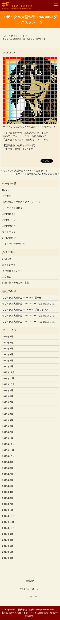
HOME (5, 190)
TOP (4, 36)
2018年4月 (7, 492)
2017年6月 (7, 546)
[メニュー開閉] (56, 5)
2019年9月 (7, 390)
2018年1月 (7, 510)
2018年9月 (7, 462)
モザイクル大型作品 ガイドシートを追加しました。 (29, 303)
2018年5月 (7, 486)
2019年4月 (7, 420)
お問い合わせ (9, 237)
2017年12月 (8, 516)
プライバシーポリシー (13, 243)
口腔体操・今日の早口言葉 (15, 282)
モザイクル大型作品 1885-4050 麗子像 (21, 297)
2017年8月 (7, 540)
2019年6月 (7, 408)
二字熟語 (6, 276)
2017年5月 (7, 552)
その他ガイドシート (12, 270)
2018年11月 (8, 450)
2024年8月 (7, 336)
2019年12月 (8, 372)
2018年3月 (7, 498)
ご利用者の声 (9, 225)
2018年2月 (7, 504)
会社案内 (6, 196)
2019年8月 (7, 396)
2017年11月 (8, 522)
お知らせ (6, 258)
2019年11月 (8, 378)
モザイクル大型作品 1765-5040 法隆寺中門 (25, 170)
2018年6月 (7, 480)
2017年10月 (8, 528)
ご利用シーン (9, 220)
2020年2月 (7, 366)
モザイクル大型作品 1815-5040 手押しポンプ (25, 309)
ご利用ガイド (9, 213)
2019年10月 (8, 384)
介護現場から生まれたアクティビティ (21, 202)
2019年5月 (7, 414)
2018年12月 (8, 444)
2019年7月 (7, 402)
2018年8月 (7, 468)
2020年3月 (7, 360)
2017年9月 (7, 534)
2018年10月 (8, 456)
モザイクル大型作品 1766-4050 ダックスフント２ (29, 127)
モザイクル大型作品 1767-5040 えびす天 (36, 173)
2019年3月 (7, 426)
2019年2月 (7, 432)
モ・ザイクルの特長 (12, 208)
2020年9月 (7, 342)
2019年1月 (7, 438)
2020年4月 (7, 354)
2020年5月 (7, 348)
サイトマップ (9, 232)
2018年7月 (7, 474)
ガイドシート (17, 36)
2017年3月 (7, 558)
